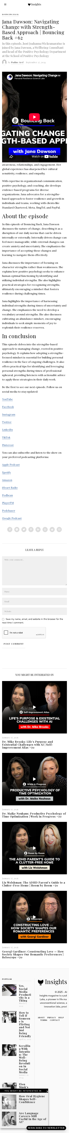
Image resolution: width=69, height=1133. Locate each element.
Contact (55, 1020)
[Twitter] (23, 529)
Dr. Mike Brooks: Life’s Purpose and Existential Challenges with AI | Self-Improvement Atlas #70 (27, 744)
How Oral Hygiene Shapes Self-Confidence (32, 1099)
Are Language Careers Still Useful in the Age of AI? (32, 1117)
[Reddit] (52, 529)
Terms (43, 1020)
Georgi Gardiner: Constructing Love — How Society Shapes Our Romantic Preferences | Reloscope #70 (33, 954)
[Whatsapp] (45, 529)
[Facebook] (9, 529)
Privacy (51, 1017)
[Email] (59, 529)
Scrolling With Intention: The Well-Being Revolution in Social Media (24, 1059)
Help (61, 1017)
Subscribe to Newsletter (46, 1127)
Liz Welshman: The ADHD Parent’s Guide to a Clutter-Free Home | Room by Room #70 (33, 884)
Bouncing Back (10, 14)
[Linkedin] (38, 529)
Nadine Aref (17, 62)
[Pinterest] (31, 529)
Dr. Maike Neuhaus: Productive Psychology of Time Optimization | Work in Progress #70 (34, 815)
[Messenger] (16, 529)
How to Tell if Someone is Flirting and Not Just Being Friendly (25, 1024)
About (41, 1017)
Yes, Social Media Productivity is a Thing (25, 993)
